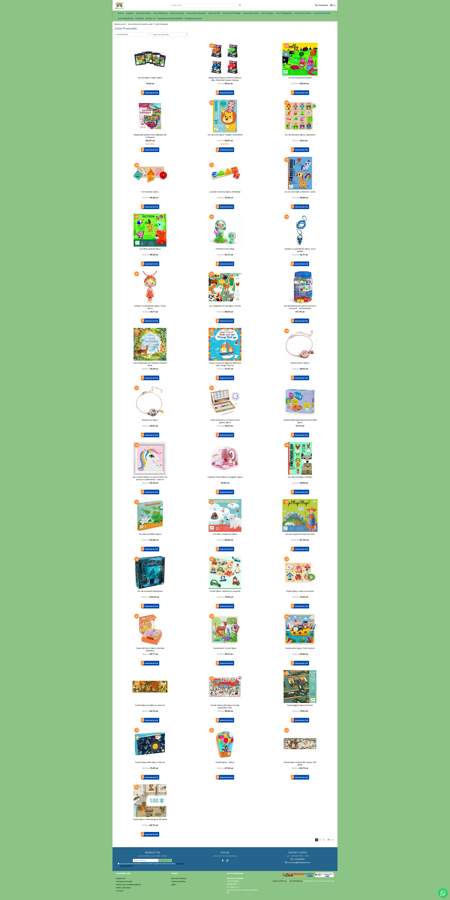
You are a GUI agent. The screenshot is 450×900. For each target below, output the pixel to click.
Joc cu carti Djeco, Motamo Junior (300, 192)
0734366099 (299, 859)
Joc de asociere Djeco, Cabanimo (300, 135)
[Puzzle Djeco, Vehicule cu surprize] (225, 572)
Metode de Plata (178, 878)
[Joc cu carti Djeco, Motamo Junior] (300, 173)
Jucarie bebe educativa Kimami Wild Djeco (300, 421)
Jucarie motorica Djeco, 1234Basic (225, 192)
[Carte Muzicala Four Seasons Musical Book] (150, 344)
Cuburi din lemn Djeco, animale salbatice (150, 649)
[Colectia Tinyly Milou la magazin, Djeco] (225, 458)
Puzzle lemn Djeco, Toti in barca (300, 648)
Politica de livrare (123, 887)
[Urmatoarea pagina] (332, 839)
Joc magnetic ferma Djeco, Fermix (225, 306)
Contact (120, 891)
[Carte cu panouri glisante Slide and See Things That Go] (225, 344)
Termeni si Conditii (124, 881)
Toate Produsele (161, 24)
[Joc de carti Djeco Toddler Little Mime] (225, 116)
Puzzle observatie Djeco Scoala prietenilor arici (225, 706)
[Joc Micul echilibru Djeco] (150, 515)
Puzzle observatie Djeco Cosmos (150, 762)
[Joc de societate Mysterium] (150, 572)
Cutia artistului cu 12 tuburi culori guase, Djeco (225, 421)
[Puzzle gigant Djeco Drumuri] (300, 686)
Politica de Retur (178, 881)
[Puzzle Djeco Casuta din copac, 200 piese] (300, 743)
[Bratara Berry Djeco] (300, 344)
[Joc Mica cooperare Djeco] (225, 515)
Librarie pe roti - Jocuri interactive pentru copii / (134, 24)
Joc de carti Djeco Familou (300, 477)
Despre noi (120, 878)
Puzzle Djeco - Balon (225, 762)
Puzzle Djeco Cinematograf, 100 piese (150, 819)
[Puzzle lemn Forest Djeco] (225, 629)
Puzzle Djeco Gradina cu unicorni (150, 705)
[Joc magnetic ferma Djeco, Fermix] (225, 287)
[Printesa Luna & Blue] (225, 230)
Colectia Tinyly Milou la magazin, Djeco (225, 477)
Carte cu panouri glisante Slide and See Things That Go (225, 364)
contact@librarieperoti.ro (299, 862)
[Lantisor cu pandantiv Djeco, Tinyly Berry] (150, 287)
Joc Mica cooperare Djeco (225, 534)
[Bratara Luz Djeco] (150, 401)
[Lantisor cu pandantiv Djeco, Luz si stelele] (300, 230)
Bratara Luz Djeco (150, 420)
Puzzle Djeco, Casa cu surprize (300, 591)
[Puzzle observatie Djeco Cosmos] (150, 743)
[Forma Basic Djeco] (150, 173)
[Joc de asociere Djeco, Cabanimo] (300, 116)
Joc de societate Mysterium (150, 591)
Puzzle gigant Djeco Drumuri (300, 705)
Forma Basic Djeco (150, 192)
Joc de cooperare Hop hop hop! (300, 534)
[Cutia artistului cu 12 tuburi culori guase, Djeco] (225, 401)
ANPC (173, 884)
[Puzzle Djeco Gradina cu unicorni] (150, 687)
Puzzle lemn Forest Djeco (224, 648)
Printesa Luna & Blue (225, 249)
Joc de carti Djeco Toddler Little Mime (225, 135)
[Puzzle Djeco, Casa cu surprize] (300, 572)
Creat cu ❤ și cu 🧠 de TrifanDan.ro (287, 881)
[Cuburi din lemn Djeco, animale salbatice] (150, 629)
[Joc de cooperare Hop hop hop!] (300, 515)
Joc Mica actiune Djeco (150, 249)
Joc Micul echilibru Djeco (150, 534)
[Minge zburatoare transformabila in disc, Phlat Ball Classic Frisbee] (225, 59)
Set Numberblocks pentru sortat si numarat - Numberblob (300, 307)
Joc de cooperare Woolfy (300, 78)
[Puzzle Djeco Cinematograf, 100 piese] (150, 800)
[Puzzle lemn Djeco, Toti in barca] (300, 629)
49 (329, 840)
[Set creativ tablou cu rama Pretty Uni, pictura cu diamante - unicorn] (150, 458)
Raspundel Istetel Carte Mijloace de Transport (150, 136)
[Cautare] (240, 5)
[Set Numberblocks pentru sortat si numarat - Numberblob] (300, 287)
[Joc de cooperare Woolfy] (300, 59)
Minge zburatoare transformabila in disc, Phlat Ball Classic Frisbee (225, 79)
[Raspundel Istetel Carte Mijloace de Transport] (150, 116)
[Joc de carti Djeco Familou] (300, 458)
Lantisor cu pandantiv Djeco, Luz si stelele (300, 250)
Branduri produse (193, 18)
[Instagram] (227, 861)
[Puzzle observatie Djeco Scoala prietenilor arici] (225, 687)
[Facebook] (223, 861)
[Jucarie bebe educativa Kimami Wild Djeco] (300, 401)
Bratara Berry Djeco (300, 363)
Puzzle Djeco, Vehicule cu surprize (225, 591)
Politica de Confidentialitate (128, 884)
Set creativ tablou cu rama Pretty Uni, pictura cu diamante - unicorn (150, 478)
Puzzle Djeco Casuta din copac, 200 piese (300, 763)
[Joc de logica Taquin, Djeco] (150, 59)
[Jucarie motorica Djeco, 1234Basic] (225, 173)
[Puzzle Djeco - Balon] (225, 743)
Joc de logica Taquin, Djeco (150, 78)
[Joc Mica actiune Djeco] (150, 230)
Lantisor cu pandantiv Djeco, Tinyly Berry (150, 307)
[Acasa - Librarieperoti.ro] (129, 5)
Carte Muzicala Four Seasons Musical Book (150, 364)
